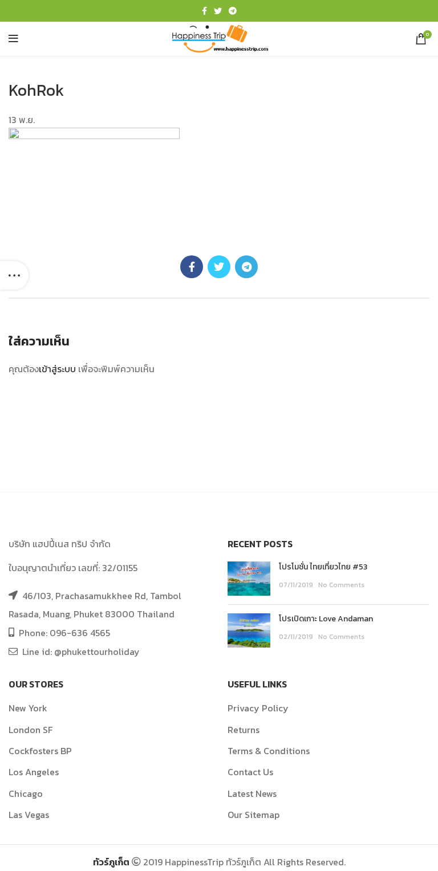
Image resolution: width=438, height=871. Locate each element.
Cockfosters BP (40, 751)
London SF (30, 729)
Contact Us (250, 772)
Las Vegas (29, 814)
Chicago (26, 793)
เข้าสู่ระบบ (57, 369)
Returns (243, 729)
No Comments (341, 585)
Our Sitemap (253, 814)
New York (28, 708)
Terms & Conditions (269, 751)
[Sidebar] (14, 275)
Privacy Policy (258, 708)
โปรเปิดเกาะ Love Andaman (326, 619)
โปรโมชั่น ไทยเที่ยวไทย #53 (323, 567)
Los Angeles (34, 772)
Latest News (252, 793)
